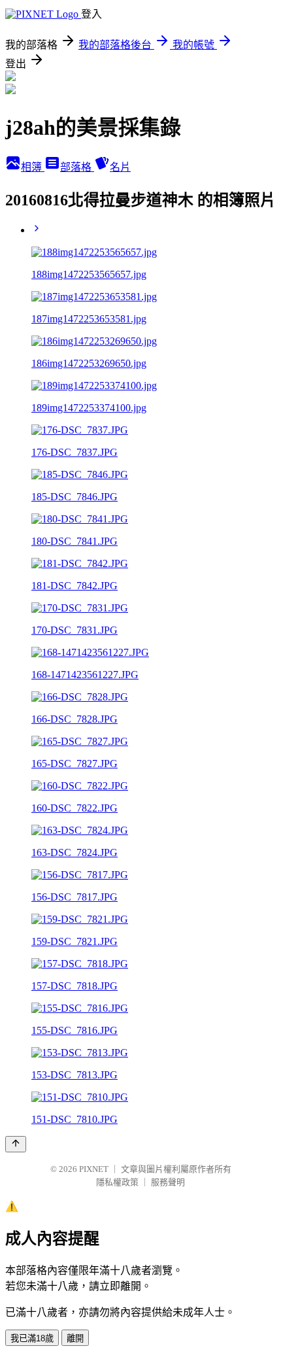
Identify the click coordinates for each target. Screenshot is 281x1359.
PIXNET (93, 1169)
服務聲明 (168, 1182)
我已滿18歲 (32, 1338)
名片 (120, 167)
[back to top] (15, 1144)
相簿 (32, 167)
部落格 (77, 167)
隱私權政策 (117, 1182)
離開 (75, 1338)
